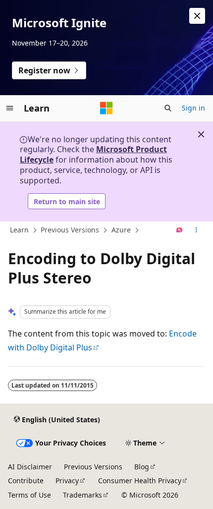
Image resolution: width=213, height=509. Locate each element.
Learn (19, 229)
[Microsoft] (106, 108)
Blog (141, 466)
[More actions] (196, 230)
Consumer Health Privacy (139, 480)
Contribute (26, 480)
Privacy (67, 480)
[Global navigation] (10, 108)
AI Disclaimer (30, 466)
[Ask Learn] (179, 230)
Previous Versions (70, 229)
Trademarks (82, 495)
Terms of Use (29, 495)
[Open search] (168, 108)
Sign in (193, 108)
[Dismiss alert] (197, 16)
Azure (121, 229)
